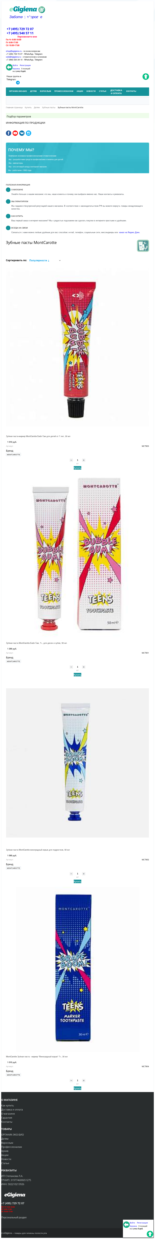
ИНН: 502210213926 (12, 1184)
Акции (4, 1155)
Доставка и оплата (12, 1109)
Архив (4, 1151)
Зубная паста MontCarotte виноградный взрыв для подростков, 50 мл (38, 849)
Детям (4, 1138)
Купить (77, 468)
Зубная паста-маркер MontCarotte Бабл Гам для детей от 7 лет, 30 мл (38, 436)
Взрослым (7, 1142)
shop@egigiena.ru (14, 51)
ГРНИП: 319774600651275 (16, 1180)
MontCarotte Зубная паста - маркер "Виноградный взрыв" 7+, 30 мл (37, 1056)
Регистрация (25, 65)
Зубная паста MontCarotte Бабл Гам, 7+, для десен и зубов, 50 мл (36, 642)
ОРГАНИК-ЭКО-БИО (12, 1134)
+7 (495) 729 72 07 (20, 29)
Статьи (5, 1163)
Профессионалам (11, 1147)
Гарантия (6, 1117)
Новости (6, 1159)
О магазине (8, 1113)
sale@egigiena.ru (13, 56)
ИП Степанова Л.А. (12, 1176)
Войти (15, 65)
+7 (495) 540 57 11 (20, 33)
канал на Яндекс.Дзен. (129, 232)
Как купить (7, 1105)
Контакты (6, 1121)
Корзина (16, 68)
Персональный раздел (13, 1217)
